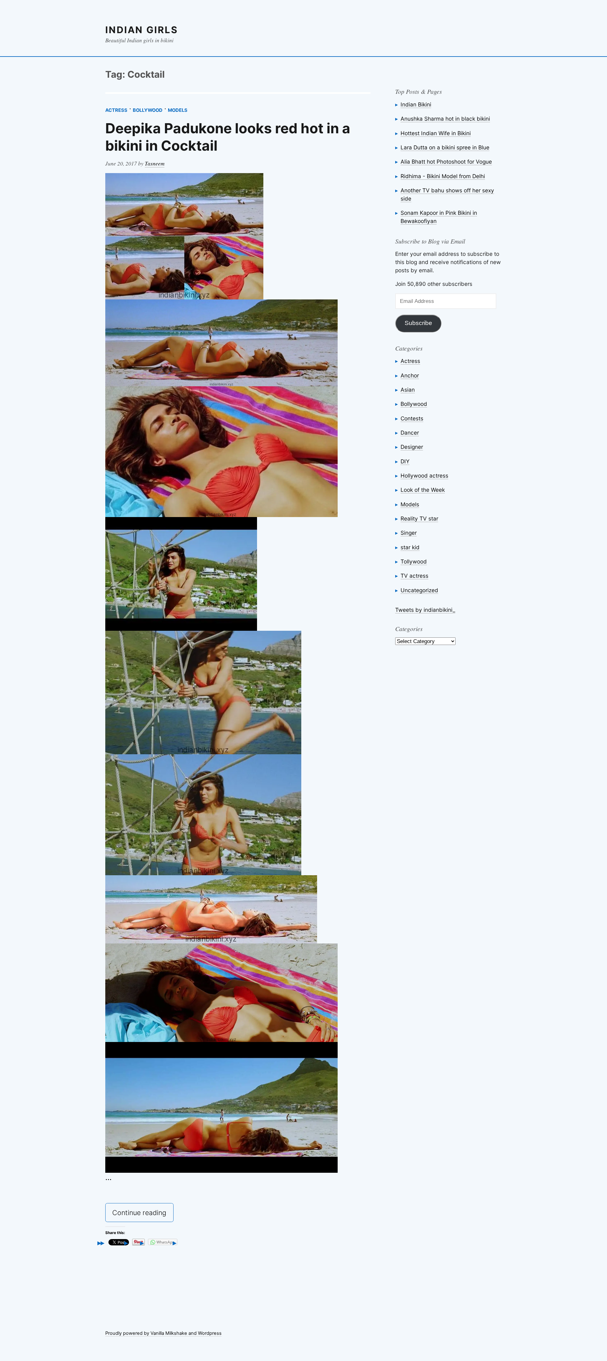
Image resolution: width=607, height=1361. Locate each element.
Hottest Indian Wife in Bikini (436, 133)
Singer (409, 532)
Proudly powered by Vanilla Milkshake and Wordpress (163, 1333)
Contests (412, 418)
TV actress (414, 575)
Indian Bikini (416, 104)
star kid (410, 547)
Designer (412, 446)
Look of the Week (423, 489)
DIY (405, 461)
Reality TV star (419, 518)
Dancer (410, 432)
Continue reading (142, 1214)
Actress (116, 110)
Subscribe (418, 323)
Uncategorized (419, 590)
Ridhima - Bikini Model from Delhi (443, 176)
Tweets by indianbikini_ (425, 609)
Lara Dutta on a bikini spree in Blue (445, 147)
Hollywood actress (424, 475)
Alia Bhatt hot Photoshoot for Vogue (446, 161)
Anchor (410, 375)
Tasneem (154, 163)
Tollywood (414, 561)
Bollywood (147, 110)
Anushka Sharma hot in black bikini (445, 118)
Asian (408, 389)
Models (177, 110)
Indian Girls (141, 29)
